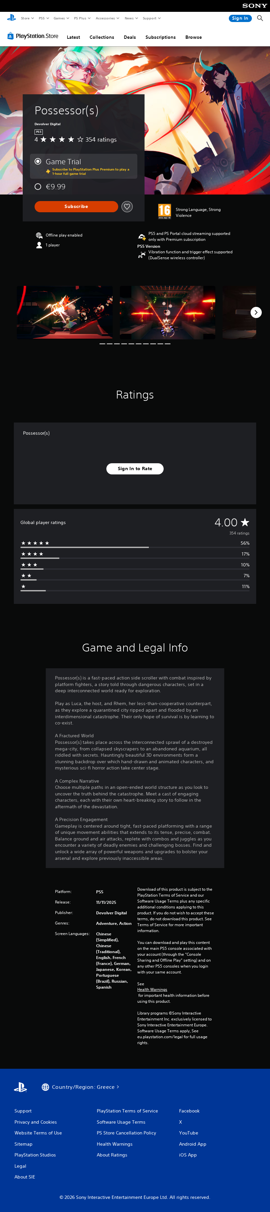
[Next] (256, 312)
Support (149, 18)
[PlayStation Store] (34, 36)
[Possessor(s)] (65, 312)
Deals (130, 37)
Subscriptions (161, 37)
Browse (193, 37)
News (129, 18)
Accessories (105, 18)
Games (59, 18)
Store (25, 18)
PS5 (42, 18)
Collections (102, 37)
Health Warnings (152, 989)
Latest (73, 37)
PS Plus (80, 18)
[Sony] (255, 10)
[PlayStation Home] (11, 18)
